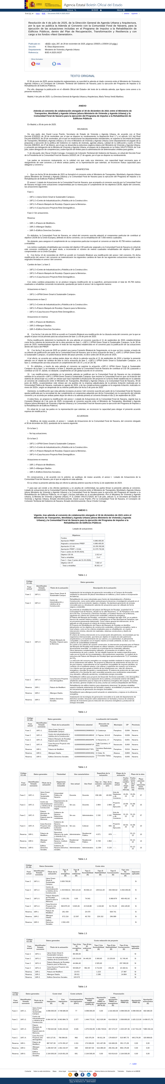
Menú (119, 10)
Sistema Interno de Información (105, 1071)
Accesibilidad (72, 1071)
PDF (38, 64)
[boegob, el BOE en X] (76, 1076)
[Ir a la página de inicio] (93, 5)
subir (134, 1064)
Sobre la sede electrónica (41, 1071)
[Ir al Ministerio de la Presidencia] (43, 4)
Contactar (28, 1071)
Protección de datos (85, 1071)
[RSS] (70, 1076)
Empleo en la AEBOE (133, 1071)
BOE (43, 13)
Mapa (54, 1071)
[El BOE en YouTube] (95, 1076)
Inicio (38, 13)
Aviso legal (62, 1071)
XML (59, 64)
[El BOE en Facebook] (82, 1076)
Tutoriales (121, 1071)
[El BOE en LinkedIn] (89, 1076)
